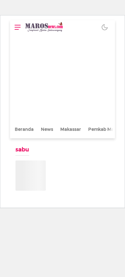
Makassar (70, 129)
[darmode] (104, 27)
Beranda (24, 129)
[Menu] (16, 27)
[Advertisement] (62, 79)
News (47, 129)
